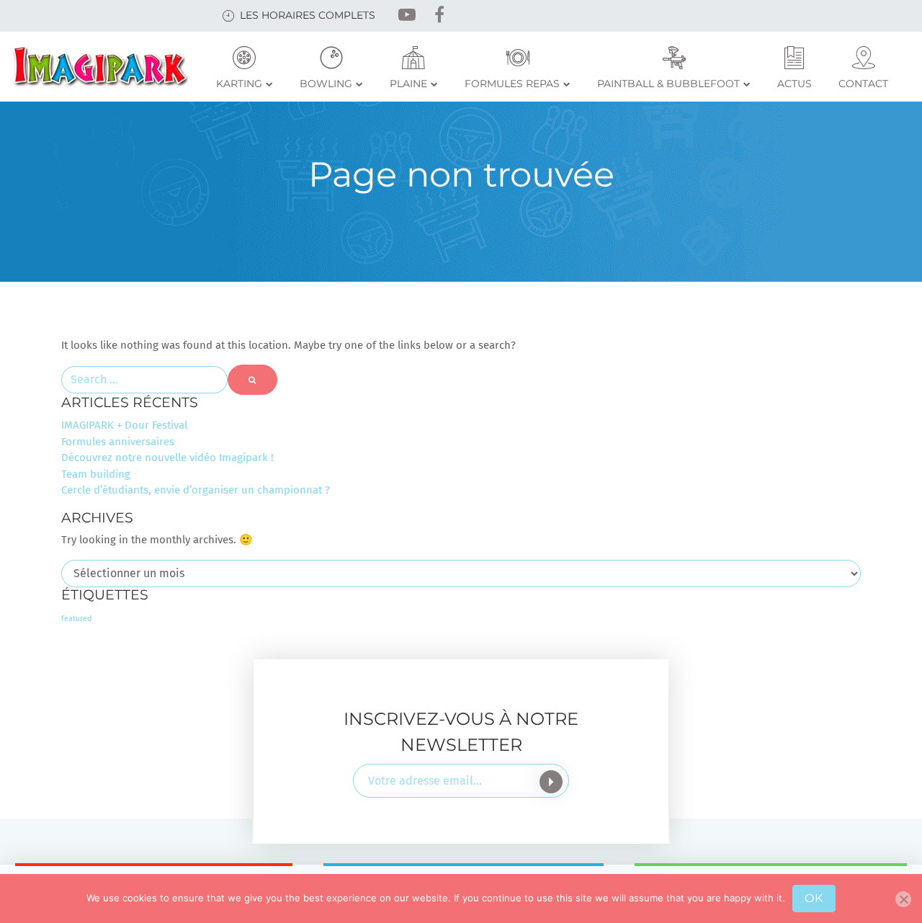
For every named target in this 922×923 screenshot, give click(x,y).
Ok (814, 898)
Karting (239, 83)
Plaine (408, 83)
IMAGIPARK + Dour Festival (124, 425)
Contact (863, 83)
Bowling (326, 83)
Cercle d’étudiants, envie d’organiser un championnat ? (195, 489)
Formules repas (512, 83)
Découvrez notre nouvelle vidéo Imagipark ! (167, 457)
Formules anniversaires (117, 441)
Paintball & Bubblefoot (668, 83)
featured (76, 618)
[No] (903, 899)
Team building (95, 474)
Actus (794, 83)
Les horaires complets (307, 15)
